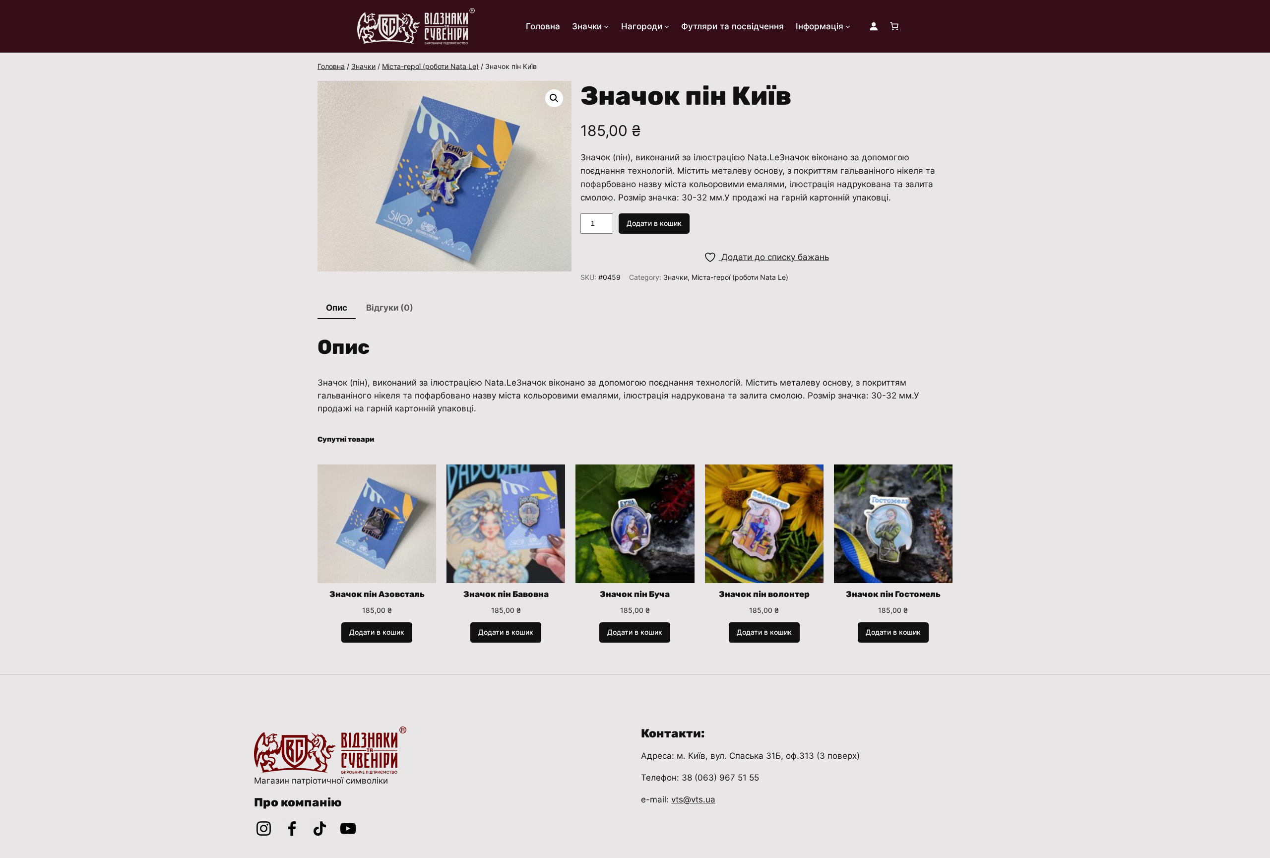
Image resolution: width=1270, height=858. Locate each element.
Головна (331, 66)
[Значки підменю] (606, 26)
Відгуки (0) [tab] (389, 308)
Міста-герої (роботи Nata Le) (430, 66)
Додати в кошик (654, 223)
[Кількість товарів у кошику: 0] (894, 26)
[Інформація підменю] (847, 26)
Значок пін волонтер (764, 594)
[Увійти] (873, 26)
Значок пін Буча (635, 594)
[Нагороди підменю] (666, 26)
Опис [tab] (336, 308)
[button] (554, 98)
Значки (363, 66)
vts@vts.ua (693, 799)
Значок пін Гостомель (893, 594)
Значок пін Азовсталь (377, 594)
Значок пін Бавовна (506, 594)
